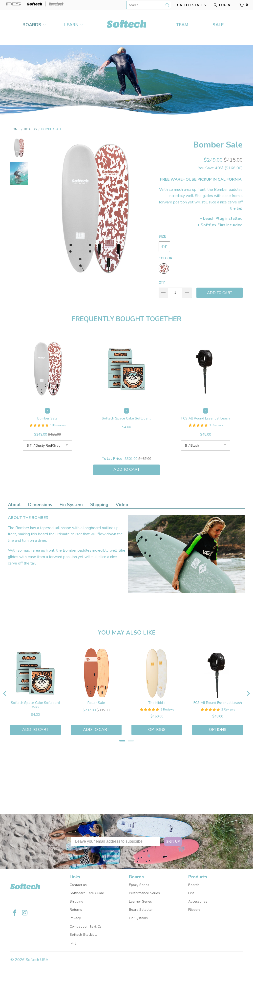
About (14, 505)
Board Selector (141, 909)
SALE (218, 25)
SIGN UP (173, 841)
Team (182, 25)
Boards (32, 25)
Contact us (78, 885)
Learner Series (140, 901)
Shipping (99, 505)
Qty (162, 282)
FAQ (73, 943)
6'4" (164, 247)
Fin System (71, 505)
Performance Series (144, 893)
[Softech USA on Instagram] (25, 913)
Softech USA (37, 959)
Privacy (75, 918)
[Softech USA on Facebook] (14, 913)
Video (122, 505)
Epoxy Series (139, 885)
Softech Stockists (83, 934)
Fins (191, 893)
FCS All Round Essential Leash (205, 418)
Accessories (197, 901)
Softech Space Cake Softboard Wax (126, 418)
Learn (71, 25)
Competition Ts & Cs (86, 926)
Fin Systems (138, 918)
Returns (76, 909)
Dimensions (40, 505)
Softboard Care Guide (87, 893)
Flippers (194, 909)
